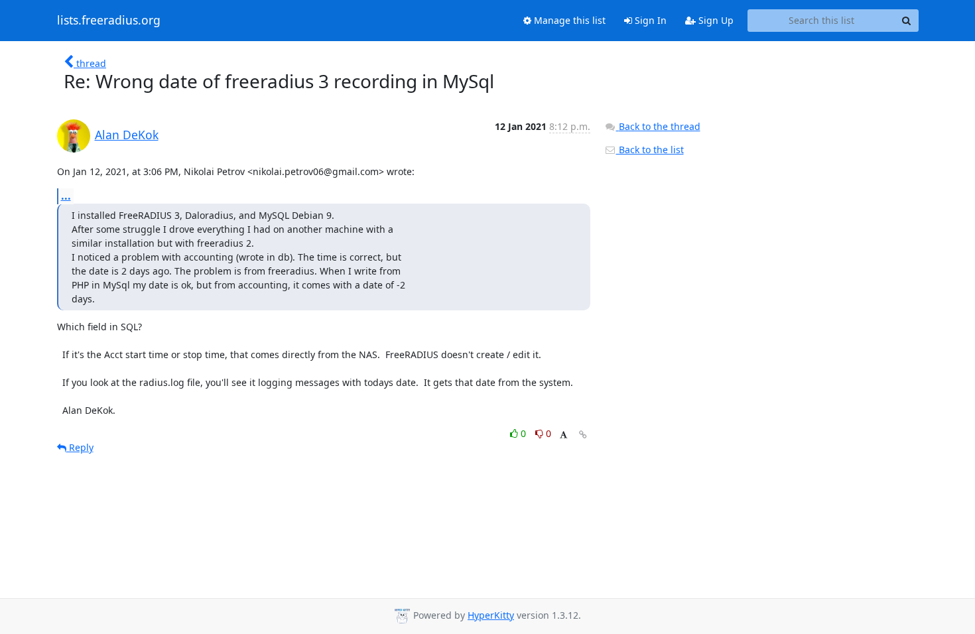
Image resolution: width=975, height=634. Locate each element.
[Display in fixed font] (563, 435)
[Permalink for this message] (583, 435)
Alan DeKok (127, 135)
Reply (80, 447)
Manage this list (568, 20)
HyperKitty (491, 615)
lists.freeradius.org (109, 21)
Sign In (649, 20)
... (66, 195)
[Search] (907, 20)
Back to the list (650, 149)
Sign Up (715, 20)
